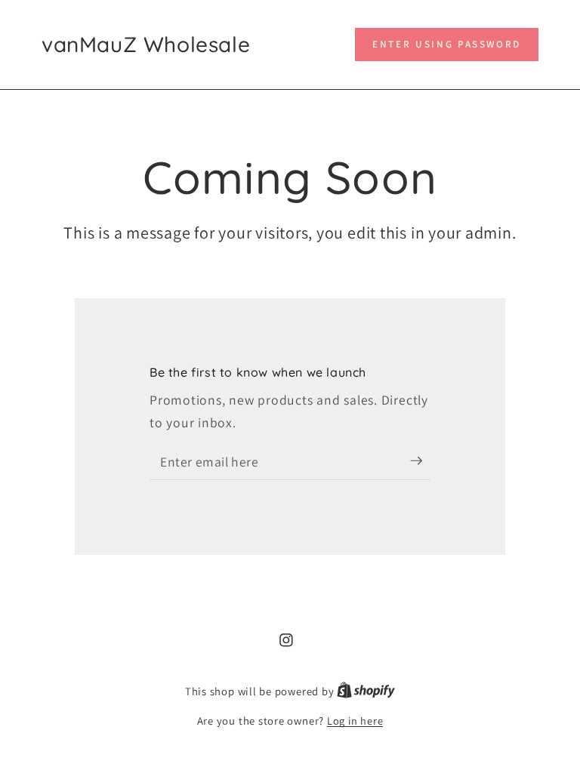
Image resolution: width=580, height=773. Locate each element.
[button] (446, 44)
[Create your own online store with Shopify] (366, 691)
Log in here (355, 720)
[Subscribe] (420, 461)
